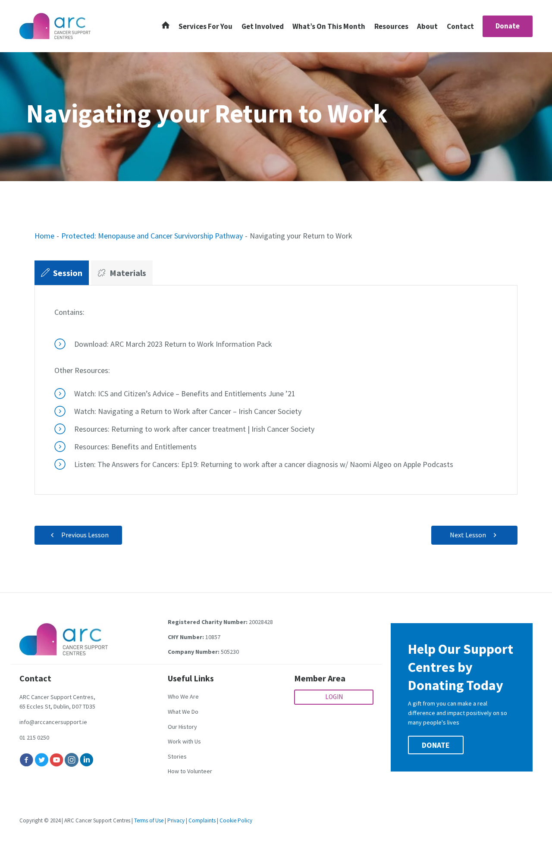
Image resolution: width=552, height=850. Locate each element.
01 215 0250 (34, 737)
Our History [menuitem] (182, 727)
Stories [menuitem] (177, 756)
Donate (508, 26)
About (427, 26)
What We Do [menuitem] (183, 711)
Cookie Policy (236, 820)
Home (44, 236)
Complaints (202, 820)
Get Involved (263, 26)
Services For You (205, 26)
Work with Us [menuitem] (184, 741)
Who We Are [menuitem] (183, 696)
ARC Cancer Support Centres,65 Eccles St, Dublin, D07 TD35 (57, 701)
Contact (460, 26)
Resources (391, 26)
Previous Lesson (85, 534)
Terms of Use (148, 820)
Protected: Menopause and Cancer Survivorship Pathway (152, 236)
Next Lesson (468, 534)
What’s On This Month (328, 26)
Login (334, 697)
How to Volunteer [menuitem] (190, 771)
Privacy (176, 820)
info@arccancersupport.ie (53, 722)
